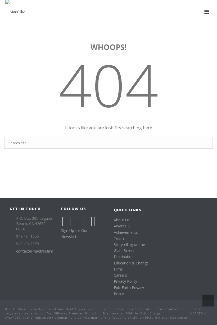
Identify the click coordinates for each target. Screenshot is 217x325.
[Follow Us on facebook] (66, 221)
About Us (122, 219)
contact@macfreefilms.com (40, 251)
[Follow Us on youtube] (98, 221)
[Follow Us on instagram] (77, 221)
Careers (120, 275)
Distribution (124, 256)
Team (119, 238)
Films (118, 269)
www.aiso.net (176, 313)
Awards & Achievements (126, 229)
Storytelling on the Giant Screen (129, 247)
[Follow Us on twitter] (88, 221)
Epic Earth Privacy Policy (129, 290)
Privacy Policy (125, 281)
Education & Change (131, 263)
